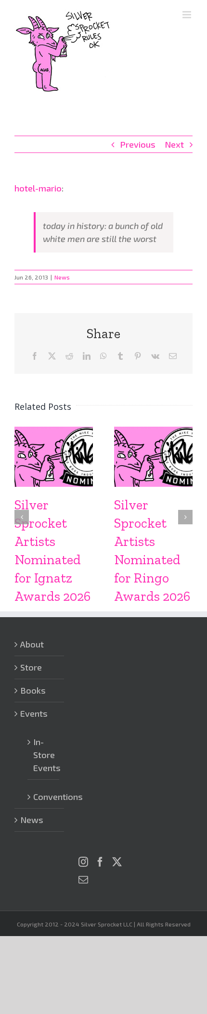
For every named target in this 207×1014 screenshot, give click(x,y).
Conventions (43, 796)
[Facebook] (100, 862)
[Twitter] (117, 862)
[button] (21, 517)
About (32, 644)
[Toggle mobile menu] (187, 15)
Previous (137, 144)
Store (31, 667)
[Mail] (83, 880)
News (62, 277)
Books (33, 690)
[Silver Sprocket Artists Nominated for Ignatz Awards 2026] (53, 432)
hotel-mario (38, 188)
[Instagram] (83, 862)
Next (174, 144)
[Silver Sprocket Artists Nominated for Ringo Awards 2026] (153, 432)
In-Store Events (43, 754)
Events (34, 713)
